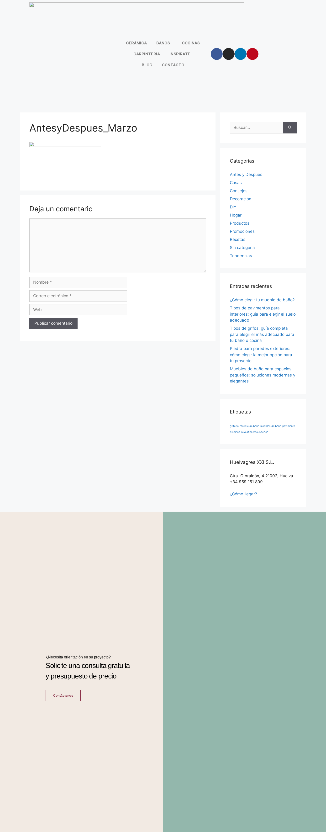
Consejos (238, 190)
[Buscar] (290, 127)
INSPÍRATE (179, 54)
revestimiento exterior (254, 432)
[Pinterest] (252, 54)
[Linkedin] (241, 54)
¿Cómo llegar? (243, 494)
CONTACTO (173, 65)
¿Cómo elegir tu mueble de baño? (262, 299)
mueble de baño (249, 426)
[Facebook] (217, 54)
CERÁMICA (136, 43)
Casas (236, 182)
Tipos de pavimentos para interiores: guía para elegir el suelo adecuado (263, 314)
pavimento (288, 426)
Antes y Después (246, 174)
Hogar (236, 215)
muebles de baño (270, 426)
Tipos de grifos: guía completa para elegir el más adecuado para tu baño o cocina (262, 334)
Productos (239, 223)
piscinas (235, 432)
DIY (233, 207)
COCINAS (191, 43)
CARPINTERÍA (146, 54)
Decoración (240, 198)
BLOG (147, 65)
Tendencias (241, 255)
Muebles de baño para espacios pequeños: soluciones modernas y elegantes (262, 374)
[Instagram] (229, 54)
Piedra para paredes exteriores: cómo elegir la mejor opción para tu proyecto (261, 354)
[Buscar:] (256, 127)
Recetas (237, 239)
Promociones (242, 231)
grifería (234, 426)
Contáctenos (63, 695)
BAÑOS (163, 43)
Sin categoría (242, 247)
